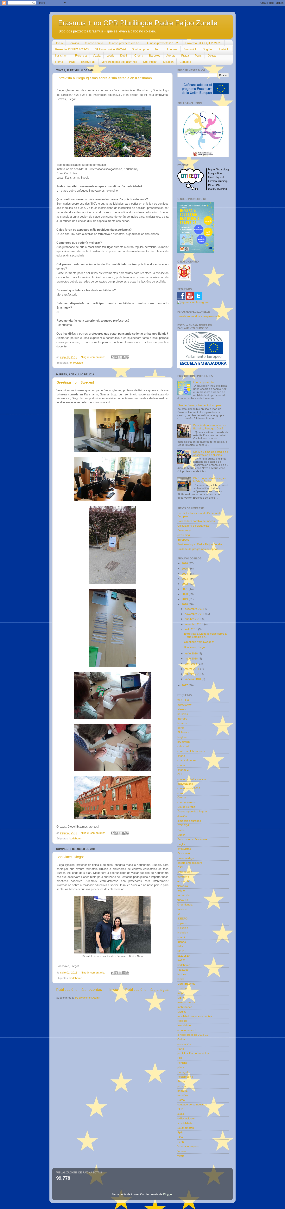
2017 (185, 685)
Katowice (182, 969)
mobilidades (184, 1007)
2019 (185, 599)
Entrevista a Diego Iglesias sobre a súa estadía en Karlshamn (104, 78)
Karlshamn (62, 55)
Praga (185, 55)
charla (181, 755)
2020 (185, 594)
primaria (182, 1090)
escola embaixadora (189, 862)
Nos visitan (150, 61)
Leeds (110, 55)
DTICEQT (183, 825)
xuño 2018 (192, 653)
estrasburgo (184, 872)
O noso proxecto (203, 382)
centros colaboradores (191, 751)
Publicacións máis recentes (79, 989)
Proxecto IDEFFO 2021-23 (72, 49)
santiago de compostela (192, 1104)
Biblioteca (183, 732)
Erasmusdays (185, 858)
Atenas (170, 55)
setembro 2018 (194, 624)
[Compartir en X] (120, 357)
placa (180, 1067)
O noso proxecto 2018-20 (163, 43)
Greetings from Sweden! (75, 382)
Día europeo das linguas (192, 811)
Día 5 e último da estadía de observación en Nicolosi (210, 453)
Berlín (181, 727)
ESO (180, 867)
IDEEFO (182, 918)
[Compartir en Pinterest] (127, 357)
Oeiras (212, 55)
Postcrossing (185, 1076)
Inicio (59, 43)
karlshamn (75, 838)
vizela (180, 1155)
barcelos (182, 714)
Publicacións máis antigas (147, 989)
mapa (180, 993)
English (181, 844)
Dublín (124, 55)
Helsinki (224, 49)
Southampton (140, 49)
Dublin (181, 830)
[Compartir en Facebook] (124, 357)
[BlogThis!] (116, 357)
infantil (181, 937)
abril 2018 (191, 663)
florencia (182, 886)
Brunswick (190, 49)
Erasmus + (184, 530)
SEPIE (181, 1109)
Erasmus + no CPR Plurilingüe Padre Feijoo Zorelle (137, 23)
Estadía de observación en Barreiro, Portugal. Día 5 (209, 427)
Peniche (182, 1062)
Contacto (185, 61)
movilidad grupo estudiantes (194, 1016)
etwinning (183, 876)
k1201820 (183, 955)
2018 (185, 604)
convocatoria (185, 783)
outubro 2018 (193, 619)
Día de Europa (186, 806)
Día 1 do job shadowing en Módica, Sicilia (209, 480)
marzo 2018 (192, 668)
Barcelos (154, 55)
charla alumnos (186, 760)
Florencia (81, 55)
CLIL (180, 774)
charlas (181, 765)
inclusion (182, 927)
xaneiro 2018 (193, 679)
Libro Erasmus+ (187, 983)
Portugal (182, 1072)
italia (180, 946)
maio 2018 (192, 658)
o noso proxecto (187, 1030)
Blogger (168, 1194)
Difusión (168, 61)
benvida (182, 723)
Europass (183, 539)
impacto (182, 923)
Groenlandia (185, 904)
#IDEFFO (183, 700)
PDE (72, 61)
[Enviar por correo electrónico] (113, 357)
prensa (181, 1086)
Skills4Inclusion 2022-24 (110, 49)
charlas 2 (183, 769)
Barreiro (182, 718)
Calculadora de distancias (193, 525)
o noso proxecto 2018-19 (192, 1034)
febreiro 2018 (193, 674)
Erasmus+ (183, 853)
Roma (59, 61)
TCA (180, 1137)
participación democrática (193, 1053)
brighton (182, 737)
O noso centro (94, 43)
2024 (185, 573)
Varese (181, 1151)
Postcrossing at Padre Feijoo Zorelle (199, 544)
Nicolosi (182, 1020)
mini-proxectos (186, 1002)
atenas (181, 709)
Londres (172, 49)
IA (178, 913)
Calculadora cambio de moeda (196, 521)
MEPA (181, 997)
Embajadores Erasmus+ (192, 839)
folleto (181, 890)
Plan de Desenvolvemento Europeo (199, 405)
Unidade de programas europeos (197, 549)
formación (183, 895)
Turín (158, 49)
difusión (182, 816)
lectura (181, 974)
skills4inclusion (186, 1118)
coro (180, 793)
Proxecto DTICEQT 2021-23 (203, 43)
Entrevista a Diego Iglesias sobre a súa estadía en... (205, 635)
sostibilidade (185, 1123)
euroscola (183, 881)
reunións (182, 1095)
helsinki (182, 909)
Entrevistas (88, 61)
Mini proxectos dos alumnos (119, 61)
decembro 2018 (195, 608)
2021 (185, 589)
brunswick (183, 741)
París (198, 55)
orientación (184, 1044)
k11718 (181, 951)
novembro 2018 (195, 613)
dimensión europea (189, 820)
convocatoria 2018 (188, 788)
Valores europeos (188, 1146)
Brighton (208, 49)
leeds (180, 979)
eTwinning (183, 535)
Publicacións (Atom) (87, 997)
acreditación (184, 704)
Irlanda (181, 941)
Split (180, 1132)
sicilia (180, 1113)
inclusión (182, 932)
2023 (185, 578)
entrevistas (76, 362)
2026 (185, 563)
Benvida (74, 43)
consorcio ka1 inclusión (191, 779)
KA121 (181, 960)
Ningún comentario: (93, 357)
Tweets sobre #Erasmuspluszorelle (198, 316)
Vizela (96, 55)
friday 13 (182, 899)
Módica (181, 1011)
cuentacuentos (186, 802)
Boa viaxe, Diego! (70, 857)
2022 (185, 583)
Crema (138, 55)
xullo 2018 (191, 629)
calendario (183, 746)
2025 (185, 568)
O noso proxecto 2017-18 (125, 43)
